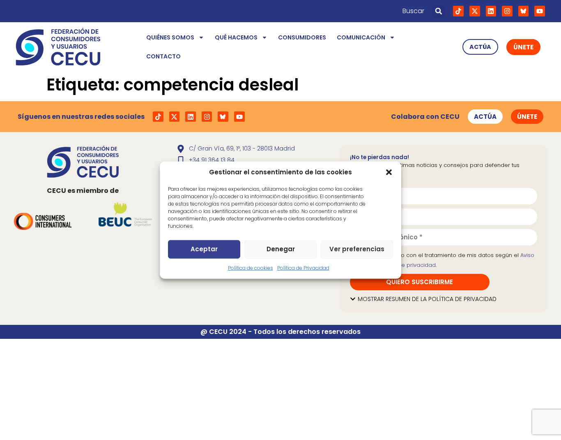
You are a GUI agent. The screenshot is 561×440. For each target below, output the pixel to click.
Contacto (163, 56)
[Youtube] (539, 11)
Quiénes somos (170, 37)
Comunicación (361, 37)
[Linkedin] (491, 11)
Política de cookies (250, 267)
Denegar (281, 249)
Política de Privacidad (303, 267)
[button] (389, 172)
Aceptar (204, 249)
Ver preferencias (356, 249)
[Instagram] (507, 11)
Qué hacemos (236, 37)
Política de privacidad (406, 265)
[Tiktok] (458, 11)
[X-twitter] (474, 11)
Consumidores (302, 37)
